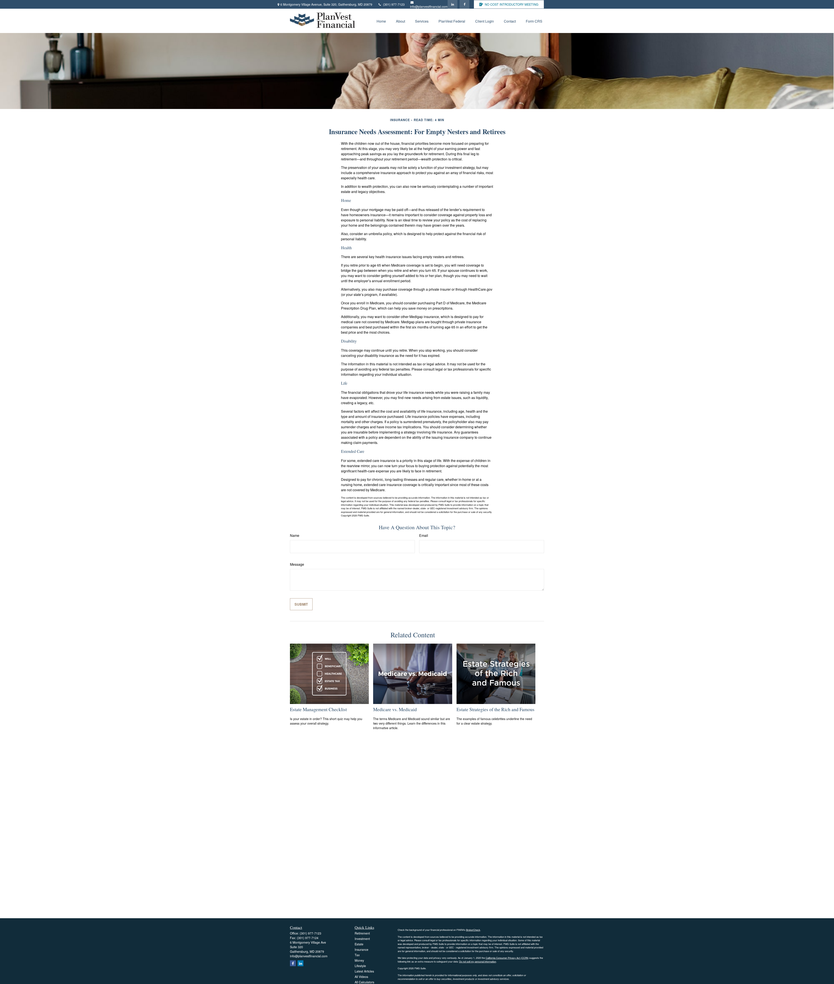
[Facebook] (464, 4)
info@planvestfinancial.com (429, 6)
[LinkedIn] (452, 4)
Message (297, 564)
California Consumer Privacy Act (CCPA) (507, 957)
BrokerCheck (473, 929)
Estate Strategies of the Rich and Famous (495, 709)
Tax (357, 955)
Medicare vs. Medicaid (395, 709)
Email (423, 535)
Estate (359, 944)
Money (359, 960)
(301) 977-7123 (394, 4)
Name (294, 535)
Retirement (362, 933)
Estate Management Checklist (318, 709)
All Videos (361, 976)
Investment (362, 938)
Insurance (361, 949)
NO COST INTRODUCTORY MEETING (511, 4)
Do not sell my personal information (477, 961)
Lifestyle (360, 966)
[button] (381, 20)
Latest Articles (364, 971)
